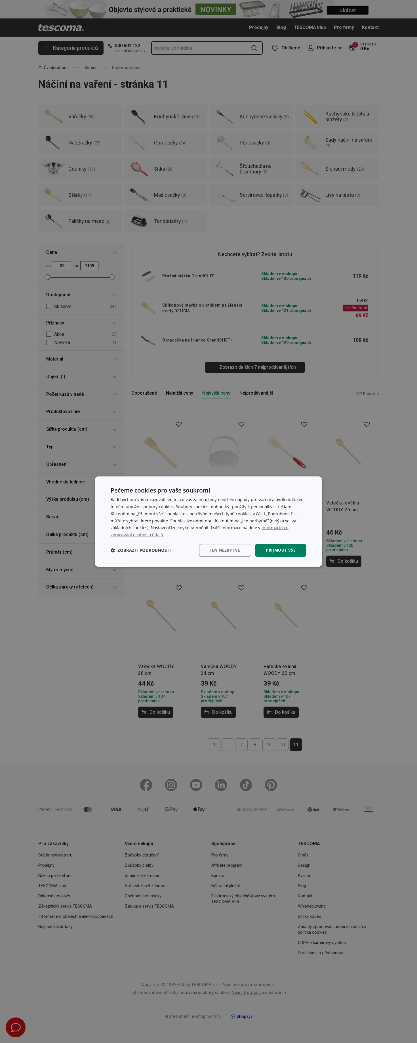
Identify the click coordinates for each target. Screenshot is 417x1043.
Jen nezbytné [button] (225, 550)
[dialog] (208, 521)
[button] (141, 550)
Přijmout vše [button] (281, 550)
